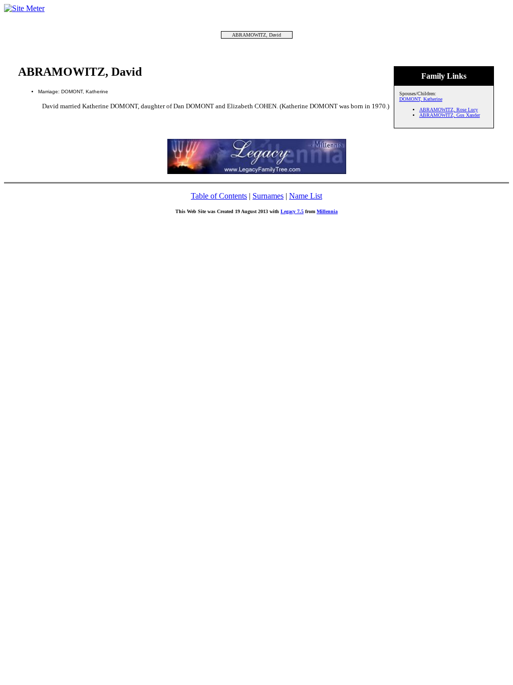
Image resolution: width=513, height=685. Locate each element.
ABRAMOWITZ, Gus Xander (449, 115)
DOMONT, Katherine (420, 99)
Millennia (327, 211)
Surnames (268, 196)
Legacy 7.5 (292, 211)
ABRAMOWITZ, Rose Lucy (448, 109)
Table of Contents (219, 196)
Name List (305, 196)
